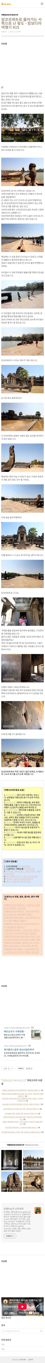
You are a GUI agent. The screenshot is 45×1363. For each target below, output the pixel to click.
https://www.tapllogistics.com (17, 1028)
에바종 (9, 822)
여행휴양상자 (8, 1080)
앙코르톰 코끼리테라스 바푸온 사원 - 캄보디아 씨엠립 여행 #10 (21, 1132)
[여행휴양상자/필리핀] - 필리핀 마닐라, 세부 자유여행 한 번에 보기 (21, 925)
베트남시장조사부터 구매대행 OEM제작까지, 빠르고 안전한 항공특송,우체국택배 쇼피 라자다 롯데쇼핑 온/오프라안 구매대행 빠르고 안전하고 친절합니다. (15, 1036)
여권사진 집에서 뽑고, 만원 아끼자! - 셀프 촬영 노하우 (22, 872)
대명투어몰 (11, 832)
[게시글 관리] (12, 1068)
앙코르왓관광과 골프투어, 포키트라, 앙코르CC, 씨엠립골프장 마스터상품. (22, 1054)
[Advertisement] (22, 62)
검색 (41, 1331)
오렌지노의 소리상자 (14, 1208)
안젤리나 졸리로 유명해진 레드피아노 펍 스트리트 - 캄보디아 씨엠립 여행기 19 (23, 1095)
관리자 (31, 1360)
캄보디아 (21, 1080)
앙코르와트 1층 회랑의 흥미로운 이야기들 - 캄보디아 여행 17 (21, 1104)
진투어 (9, 837)
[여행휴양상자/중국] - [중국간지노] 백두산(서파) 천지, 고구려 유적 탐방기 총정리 (22, 932)
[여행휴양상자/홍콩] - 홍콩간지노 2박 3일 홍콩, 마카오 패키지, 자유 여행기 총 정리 (21, 944)
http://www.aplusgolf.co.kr (15, 1046)
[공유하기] (8, 1068)
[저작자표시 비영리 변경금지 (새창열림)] (29, 1069)
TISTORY (23, 1360)
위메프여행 (29, 868)
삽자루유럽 (11, 842)
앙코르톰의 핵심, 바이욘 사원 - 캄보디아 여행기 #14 (21, 1113)
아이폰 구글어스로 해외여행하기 (19, 878)
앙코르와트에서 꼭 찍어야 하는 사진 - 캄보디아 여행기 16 (21, 1109)
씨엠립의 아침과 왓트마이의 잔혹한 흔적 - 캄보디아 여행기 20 (21, 1090)
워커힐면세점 (24, 866)
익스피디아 (11, 814)
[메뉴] (42, 4)
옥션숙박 (10, 827)
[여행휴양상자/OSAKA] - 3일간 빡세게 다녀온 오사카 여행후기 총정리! (22, 919)
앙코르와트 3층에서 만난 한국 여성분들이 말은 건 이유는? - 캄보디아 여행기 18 (22, 1099)
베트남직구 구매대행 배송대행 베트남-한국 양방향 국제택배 (14, 1031)
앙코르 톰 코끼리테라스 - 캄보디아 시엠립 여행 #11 (21, 1127)
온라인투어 (11, 794)
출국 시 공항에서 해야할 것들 (18, 881)
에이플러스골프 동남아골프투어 (19, 1049)
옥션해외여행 (11, 809)
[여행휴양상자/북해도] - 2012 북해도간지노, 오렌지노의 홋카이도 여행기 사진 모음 (21, 950)
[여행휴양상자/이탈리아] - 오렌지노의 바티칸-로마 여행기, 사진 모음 (22, 907)
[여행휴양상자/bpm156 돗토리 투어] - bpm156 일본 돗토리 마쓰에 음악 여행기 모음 (22, 938)
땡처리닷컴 (11, 802)
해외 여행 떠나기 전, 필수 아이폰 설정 (22, 876)
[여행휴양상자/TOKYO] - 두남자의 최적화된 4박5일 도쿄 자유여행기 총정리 (21, 913)
